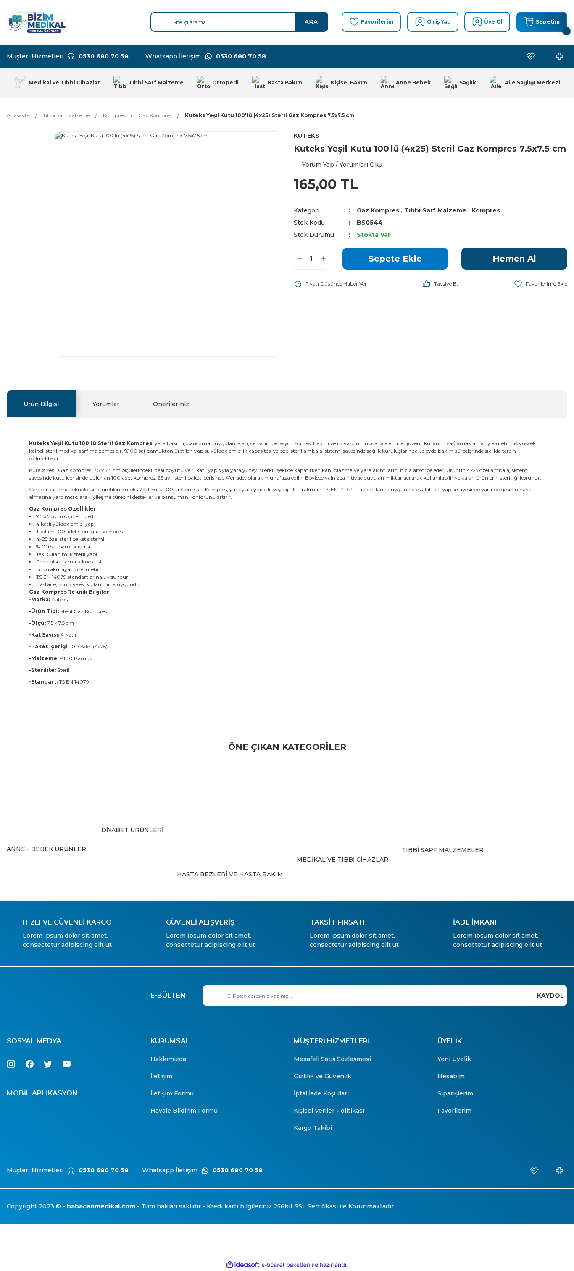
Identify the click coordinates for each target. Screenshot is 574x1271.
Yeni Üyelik (454, 1059)
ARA (311, 22)
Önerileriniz (171, 404)
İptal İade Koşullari (321, 1093)
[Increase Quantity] (323, 258)
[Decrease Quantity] (299, 258)
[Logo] (37, 23)
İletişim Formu (172, 1093)
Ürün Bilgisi (41, 404)
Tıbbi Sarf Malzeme (435, 210)
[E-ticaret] (286, 1265)
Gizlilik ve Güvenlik (322, 1076)
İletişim (161, 1076)
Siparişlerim (455, 1093)
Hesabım (451, 1076)
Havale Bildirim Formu (184, 1110)
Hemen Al (514, 259)
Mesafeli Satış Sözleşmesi (332, 1059)
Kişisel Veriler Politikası (329, 1110)
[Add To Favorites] (540, 284)
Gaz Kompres (378, 210)
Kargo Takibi (313, 1128)
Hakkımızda (168, 1059)
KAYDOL (550, 995)
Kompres (485, 210)
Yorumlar (105, 404)
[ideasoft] (243, 1265)
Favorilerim (454, 1110)
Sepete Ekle (395, 259)
